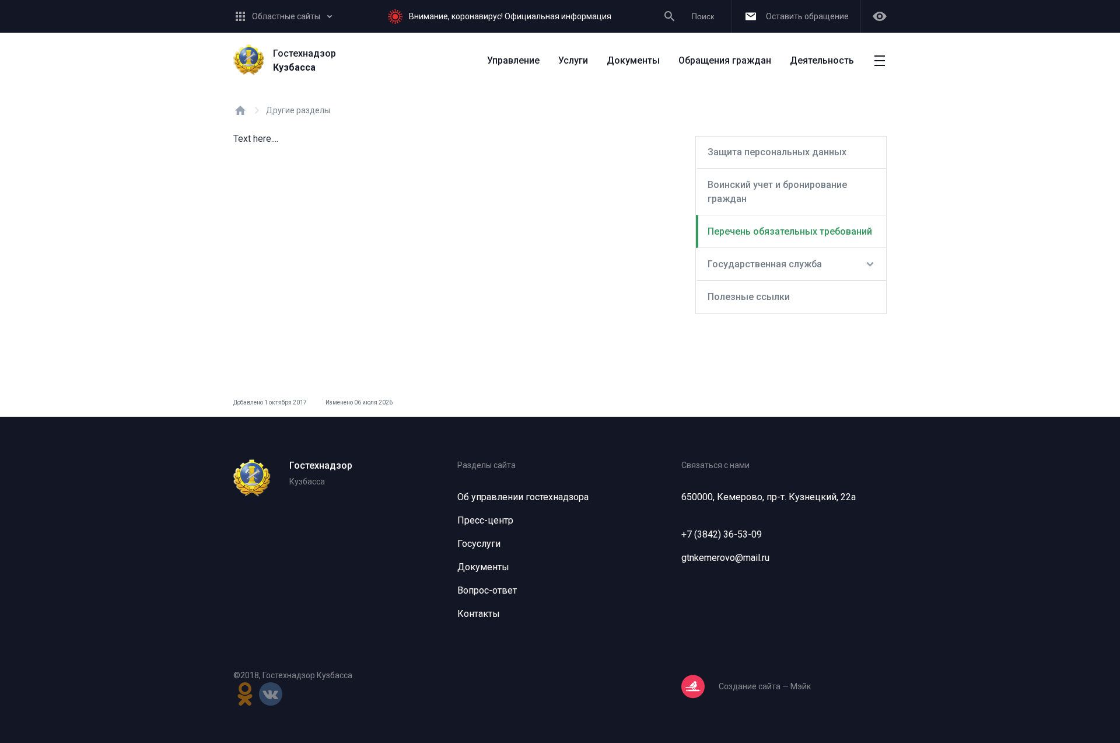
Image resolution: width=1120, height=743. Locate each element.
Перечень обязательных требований (790, 231)
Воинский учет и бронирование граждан (777, 191)
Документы (483, 567)
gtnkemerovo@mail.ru (725, 557)
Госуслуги (479, 543)
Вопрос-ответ (487, 590)
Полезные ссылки (749, 296)
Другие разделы (298, 110)
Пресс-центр (485, 520)
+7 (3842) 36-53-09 (721, 534)
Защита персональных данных (777, 152)
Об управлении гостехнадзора (523, 497)
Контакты (478, 613)
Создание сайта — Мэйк (765, 686)
